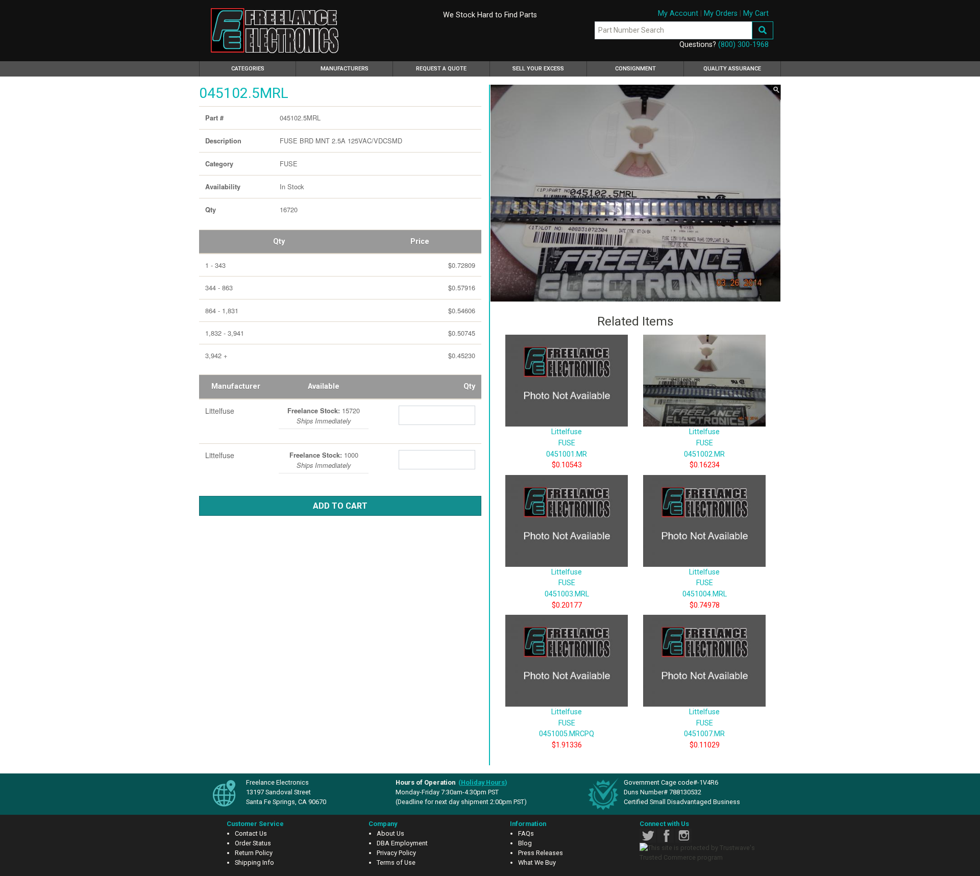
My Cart (756, 13)
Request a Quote (441, 68)
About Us (390, 833)
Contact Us (251, 833)
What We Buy (537, 862)
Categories (262, 68)
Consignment (635, 68)
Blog (525, 843)
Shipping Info (254, 862)
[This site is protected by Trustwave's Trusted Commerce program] (703, 852)
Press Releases (540, 853)
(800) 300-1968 (743, 44)
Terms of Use (396, 862)
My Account (678, 13)
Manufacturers (345, 68)
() (482, 782)
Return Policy (254, 853)
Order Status (253, 843)
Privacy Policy (396, 853)
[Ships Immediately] (282, 408)
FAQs (526, 833)
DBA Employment (402, 843)
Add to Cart (340, 506)
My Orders (721, 13)
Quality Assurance (732, 68)
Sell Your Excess (538, 68)
